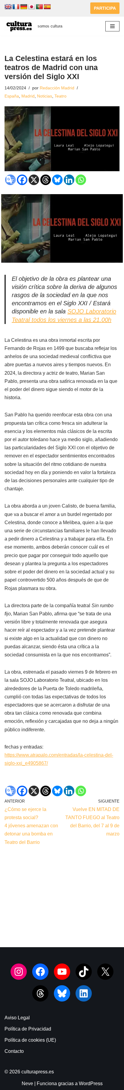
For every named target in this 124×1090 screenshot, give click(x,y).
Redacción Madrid (57, 87)
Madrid (28, 96)
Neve (27, 1083)
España (12, 96)
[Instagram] (19, 971)
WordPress (91, 1083)
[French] (16, 7)
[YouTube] (62, 971)
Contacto (14, 1051)
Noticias (44, 96)
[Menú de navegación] (112, 26)
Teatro (60, 96)
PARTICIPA (105, 8)
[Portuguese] (39, 7)
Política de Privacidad (28, 1028)
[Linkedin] (69, 180)
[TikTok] (84, 971)
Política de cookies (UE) (30, 1040)
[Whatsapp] (81, 180)
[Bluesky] (57, 180)
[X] (34, 180)
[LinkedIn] (84, 993)
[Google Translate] (10, 180)
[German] (23, 7)
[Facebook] (22, 180)
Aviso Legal (17, 1017)
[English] (8, 7)
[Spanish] (47, 7)
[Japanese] (31, 7)
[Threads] (45, 180)
